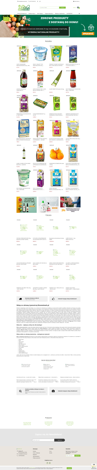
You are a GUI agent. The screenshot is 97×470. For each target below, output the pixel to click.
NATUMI (50, 421)
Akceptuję (69, 468)
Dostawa (34, 451)
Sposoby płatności (36, 456)
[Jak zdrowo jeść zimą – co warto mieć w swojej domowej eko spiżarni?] (27, 370)
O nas (50, 451)
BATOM (29, 422)
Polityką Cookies (32, 467)
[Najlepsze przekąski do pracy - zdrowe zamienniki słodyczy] (70, 370)
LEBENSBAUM (69, 421)
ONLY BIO (29, 424)
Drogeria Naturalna (49, 13)
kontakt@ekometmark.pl (22, 453)
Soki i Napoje (40, 13)
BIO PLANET (25, 422)
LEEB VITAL (70, 425)
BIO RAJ (25, 423)
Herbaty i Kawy (32, 13)
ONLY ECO (68, 424)
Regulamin (35, 454)
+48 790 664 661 (21, 455)
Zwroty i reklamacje (36, 452)
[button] (35, 448)
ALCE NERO (47, 421)
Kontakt (50, 452)
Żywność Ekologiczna (21, 13)
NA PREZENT (69, 13)
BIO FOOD (29, 423)
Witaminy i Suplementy (59, 13)
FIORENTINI (49, 424)
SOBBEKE (25, 424)
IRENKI (72, 424)
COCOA (48, 425)
